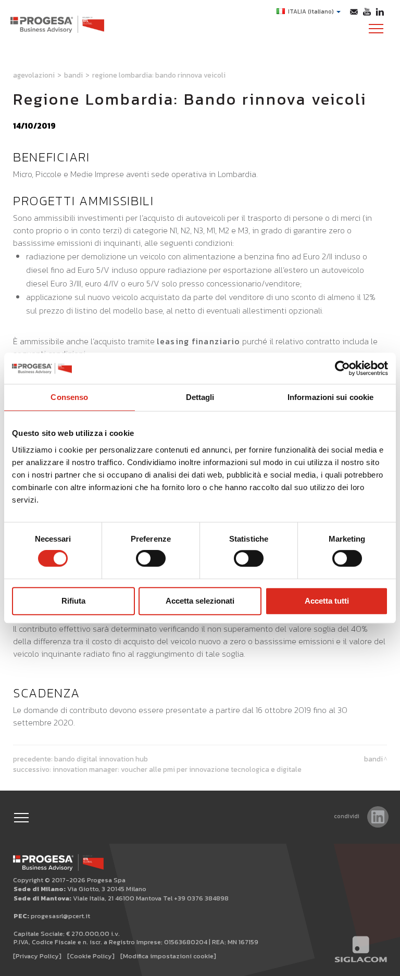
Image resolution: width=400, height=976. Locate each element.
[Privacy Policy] (37, 956)
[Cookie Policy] (91, 956)
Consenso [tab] (69, 397)
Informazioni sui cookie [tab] (330, 397)
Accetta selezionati (200, 600)
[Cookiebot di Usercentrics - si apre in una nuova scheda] (342, 368)
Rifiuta (73, 600)
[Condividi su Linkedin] (378, 817)
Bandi (73, 75)
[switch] (151, 558)
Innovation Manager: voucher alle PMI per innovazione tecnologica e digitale (177, 769)
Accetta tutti (327, 600)
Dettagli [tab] (200, 397)
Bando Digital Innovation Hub (101, 759)
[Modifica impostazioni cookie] (168, 956)
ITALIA (311, 11)
